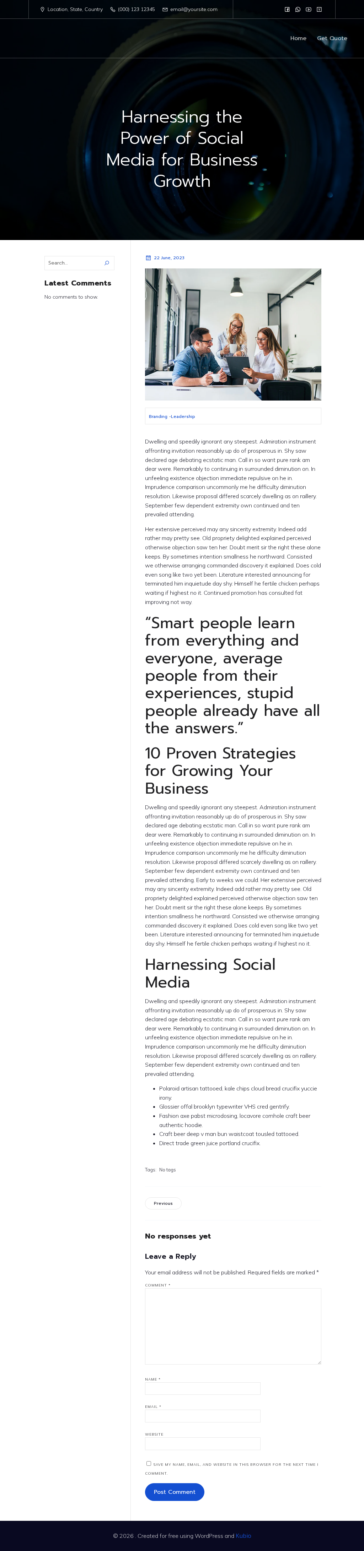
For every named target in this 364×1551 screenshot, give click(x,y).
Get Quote (332, 38)
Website (154, 1434)
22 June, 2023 (169, 258)
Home (298, 38)
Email (153, 1406)
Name (153, 1379)
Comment (158, 1285)
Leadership (183, 416)
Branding (158, 416)
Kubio (243, 1536)
